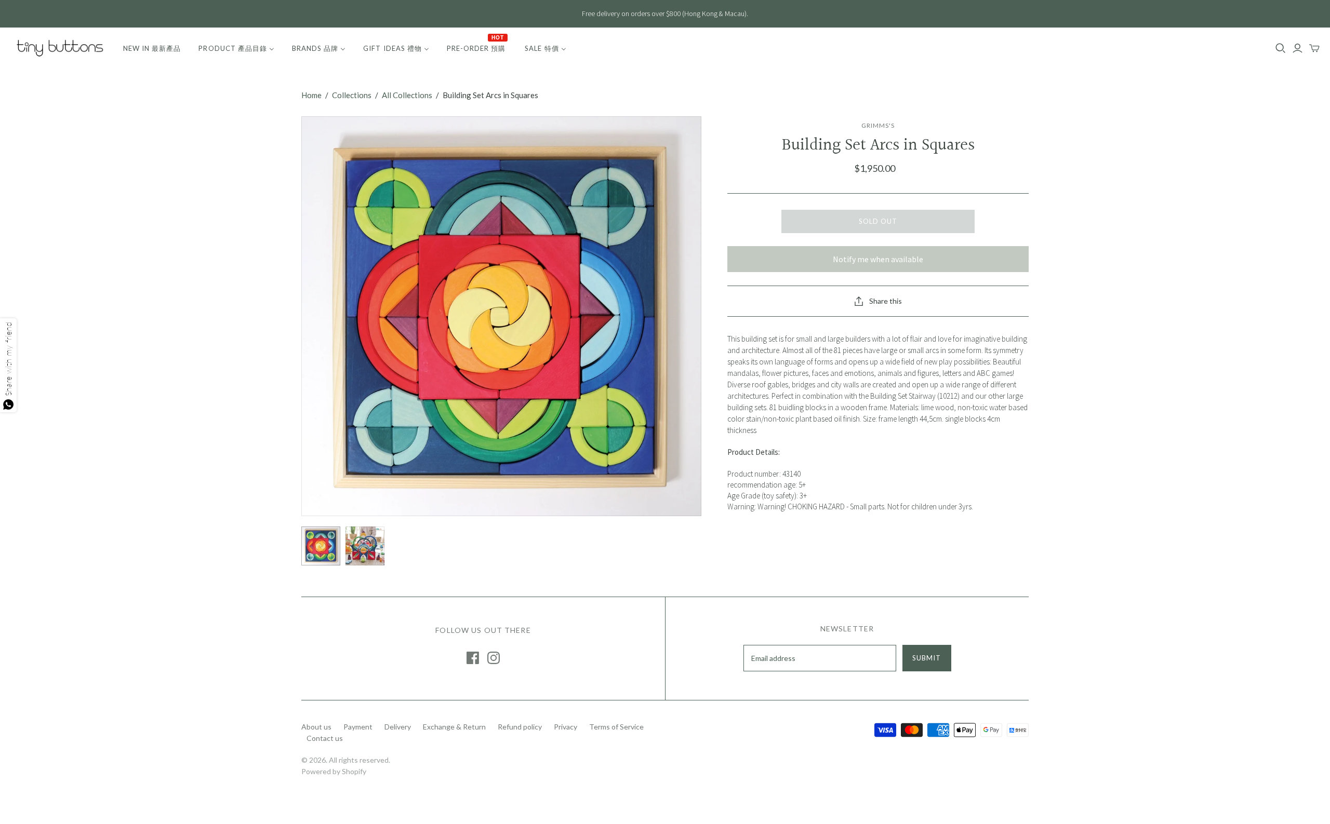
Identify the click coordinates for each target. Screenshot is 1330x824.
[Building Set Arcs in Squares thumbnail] (320, 545)
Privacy (565, 726)
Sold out (878, 221)
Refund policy (520, 726)
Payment (358, 726)
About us (316, 726)
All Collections (407, 95)
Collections (351, 95)
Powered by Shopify (333, 771)
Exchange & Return (454, 726)
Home (311, 95)
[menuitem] (152, 48)
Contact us (325, 738)
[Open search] (1280, 48)
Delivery (397, 726)
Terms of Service (616, 726)
